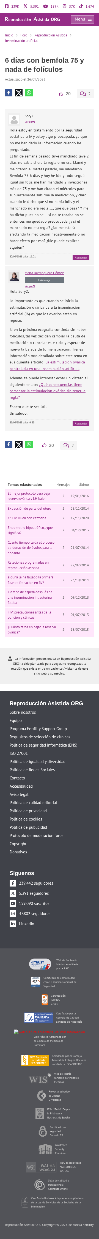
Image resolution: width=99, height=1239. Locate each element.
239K (14, 6)
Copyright (18, 843)
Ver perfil (30, 121)
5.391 (34, 6)
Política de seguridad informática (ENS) (43, 744)
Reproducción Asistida (50, 35)
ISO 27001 (19, 753)
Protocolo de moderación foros (36, 835)
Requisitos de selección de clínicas (40, 736)
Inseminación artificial (21, 40)
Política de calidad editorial (33, 802)
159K (54, 6)
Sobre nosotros (23, 712)
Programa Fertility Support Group (38, 728)
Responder (81, 257)
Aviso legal (19, 794)
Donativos (18, 851)
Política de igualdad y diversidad (37, 761)
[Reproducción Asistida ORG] (32, 19)
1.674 (89, 6)
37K (71, 6)
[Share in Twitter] (19, 92)
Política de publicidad (28, 827)
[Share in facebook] (8, 92)
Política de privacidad (28, 810)
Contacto (17, 777)
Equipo (16, 720)
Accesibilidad (21, 786)
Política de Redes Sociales (32, 769)
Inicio (9, 35)
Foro (23, 35)
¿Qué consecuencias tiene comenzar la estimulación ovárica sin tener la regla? (48, 391)
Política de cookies (26, 818)
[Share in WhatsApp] (29, 92)
